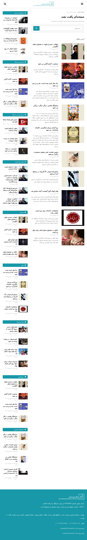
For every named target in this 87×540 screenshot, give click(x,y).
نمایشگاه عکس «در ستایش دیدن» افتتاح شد (11, 459)
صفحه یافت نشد (71, 12)
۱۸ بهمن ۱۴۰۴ (12, 184)
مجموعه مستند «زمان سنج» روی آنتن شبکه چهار (10, 363)
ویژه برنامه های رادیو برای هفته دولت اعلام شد (10, 351)
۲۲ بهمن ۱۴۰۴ (12, 171)
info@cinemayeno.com (70, 533)
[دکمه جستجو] (36, 28)
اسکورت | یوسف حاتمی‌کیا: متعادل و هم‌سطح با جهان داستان (10, 201)
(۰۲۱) (71, 523)
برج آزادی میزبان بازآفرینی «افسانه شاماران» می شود (11, 284)
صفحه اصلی (80, 12)
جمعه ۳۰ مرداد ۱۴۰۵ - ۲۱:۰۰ (9, 24)
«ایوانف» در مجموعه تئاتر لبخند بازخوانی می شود (10, 20)
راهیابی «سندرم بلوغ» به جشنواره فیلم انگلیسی (10, 69)
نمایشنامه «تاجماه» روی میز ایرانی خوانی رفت (10, 309)
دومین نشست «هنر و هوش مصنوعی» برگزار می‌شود (10, 447)
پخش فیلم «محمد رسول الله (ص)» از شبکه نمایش (11, 329)
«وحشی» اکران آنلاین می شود (48, 64)
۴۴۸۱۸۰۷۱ (76, 523)
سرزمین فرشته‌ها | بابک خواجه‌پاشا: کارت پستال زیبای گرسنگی (10, 190)
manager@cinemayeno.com (69, 528)
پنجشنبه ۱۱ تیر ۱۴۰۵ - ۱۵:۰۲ (9, 124)
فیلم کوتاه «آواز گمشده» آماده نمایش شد (44, 191)
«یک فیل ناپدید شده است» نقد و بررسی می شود (10, 91)
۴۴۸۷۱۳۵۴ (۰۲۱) (61, 523)
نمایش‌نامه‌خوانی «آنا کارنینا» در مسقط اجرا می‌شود (10, 296)
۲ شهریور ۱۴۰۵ (53, 49)
